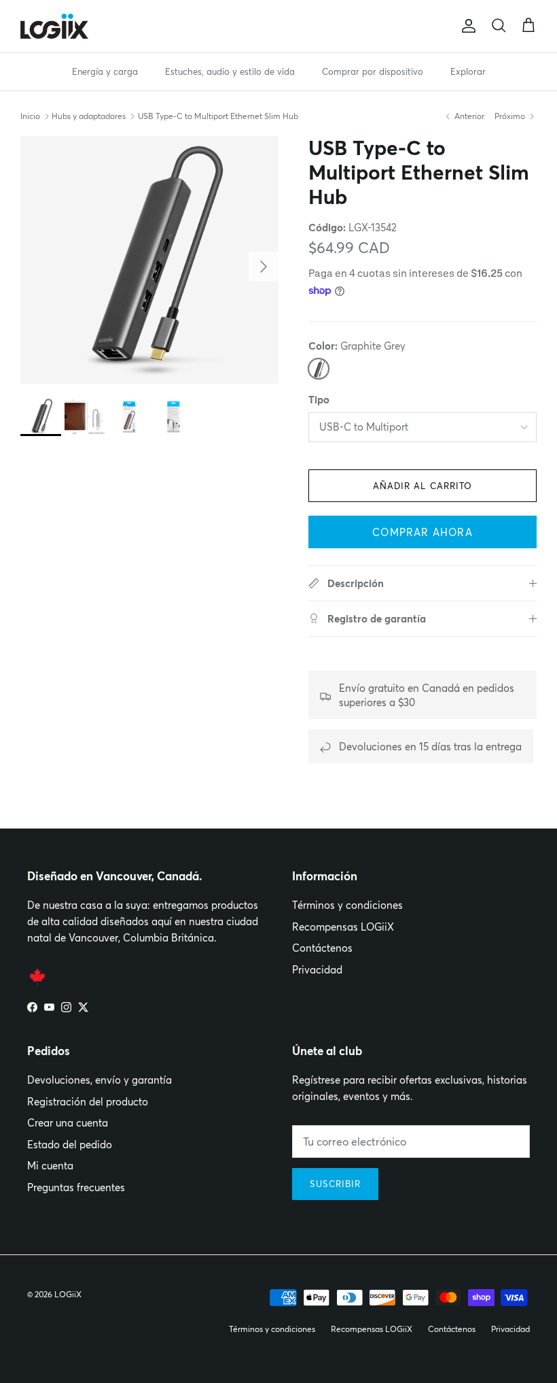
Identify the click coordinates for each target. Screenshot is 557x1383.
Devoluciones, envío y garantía (99, 1079)
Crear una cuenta (67, 1122)
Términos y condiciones (347, 905)
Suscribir (335, 1183)
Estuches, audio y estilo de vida (230, 71)
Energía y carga (105, 71)
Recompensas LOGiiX (343, 926)
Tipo (318, 399)
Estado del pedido (69, 1144)
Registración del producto (87, 1101)
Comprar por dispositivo (372, 71)
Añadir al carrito (422, 485)
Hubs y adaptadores (89, 116)
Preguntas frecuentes (76, 1187)
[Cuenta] (466, 26)
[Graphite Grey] (318, 369)
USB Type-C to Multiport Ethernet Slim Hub (218, 116)
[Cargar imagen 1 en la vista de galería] (149, 260)
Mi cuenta (50, 1165)
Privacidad (317, 969)
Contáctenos (322, 948)
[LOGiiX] (54, 26)
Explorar (468, 71)
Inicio (30, 116)
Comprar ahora (422, 532)
